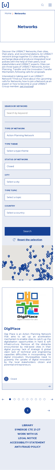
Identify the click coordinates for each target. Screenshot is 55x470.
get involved (26, 86)
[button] (36, 265)
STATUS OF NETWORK (16, 159)
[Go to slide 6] (31, 399)
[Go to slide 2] (14, 399)
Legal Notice (27, 438)
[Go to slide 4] (23, 399)
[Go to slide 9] (44, 399)
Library (27, 425)
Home (8, 13)
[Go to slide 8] (40, 399)
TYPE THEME (11, 144)
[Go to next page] (49, 410)
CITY (7, 175)
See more (49, 386)
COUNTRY (10, 206)
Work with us (27, 433)
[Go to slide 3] (18, 399)
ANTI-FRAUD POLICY (27, 446)
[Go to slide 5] (27, 399)
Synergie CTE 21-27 (27, 429)
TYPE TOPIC (11, 190)
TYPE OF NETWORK (15, 128)
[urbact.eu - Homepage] (5, 5)
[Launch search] (42, 5)
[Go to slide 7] (35, 399)
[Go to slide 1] (10, 399)
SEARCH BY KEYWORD (16, 106)
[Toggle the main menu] (50, 5)
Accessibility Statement (27, 442)
